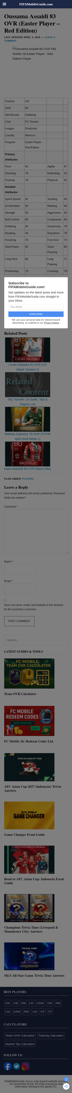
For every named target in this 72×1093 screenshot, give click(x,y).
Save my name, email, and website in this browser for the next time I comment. (33, 607)
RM (58, 1003)
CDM (40, 1003)
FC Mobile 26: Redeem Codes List (28, 741)
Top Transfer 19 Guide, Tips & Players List (28, 402)
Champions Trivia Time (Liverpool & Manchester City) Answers (31, 929)
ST (50, 1011)
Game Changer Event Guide (24, 834)
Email (8, 581)
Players (28, 479)
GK (8, 1003)
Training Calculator (50, 1035)
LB (31, 1003)
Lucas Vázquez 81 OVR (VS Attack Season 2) (28, 367)
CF (43, 1011)
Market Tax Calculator (20, 1044)
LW (34, 1011)
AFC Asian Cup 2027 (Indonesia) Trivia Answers (32, 788)
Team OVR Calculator (20, 693)
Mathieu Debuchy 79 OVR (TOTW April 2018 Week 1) (27, 436)
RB (23, 1003)
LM (8, 1011)
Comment (10, 506)
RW (26, 1011)
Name (8, 561)
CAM (16, 1011)
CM (49, 1003)
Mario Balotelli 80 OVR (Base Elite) (27, 468)
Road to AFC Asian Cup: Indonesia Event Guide (34, 881)
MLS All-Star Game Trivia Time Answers (34, 975)
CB (16, 1003)
